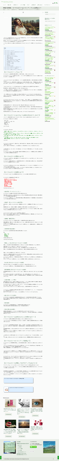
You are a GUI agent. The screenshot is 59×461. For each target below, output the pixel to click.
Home (4, 9)
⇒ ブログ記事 (19, 450)
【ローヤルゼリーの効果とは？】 (10, 54)
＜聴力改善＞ (9, 64)
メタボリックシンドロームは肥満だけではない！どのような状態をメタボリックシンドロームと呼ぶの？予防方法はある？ (23, 411)
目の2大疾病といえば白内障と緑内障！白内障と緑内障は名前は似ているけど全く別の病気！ (37, 410)
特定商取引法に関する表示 (21, 453)
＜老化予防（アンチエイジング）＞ (11, 55)
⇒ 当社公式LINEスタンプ (21, 451)
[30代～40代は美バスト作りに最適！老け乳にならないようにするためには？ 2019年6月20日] (58, 457)
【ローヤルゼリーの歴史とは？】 (10, 53)
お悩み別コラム (14, 9)
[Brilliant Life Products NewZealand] (7, 1)
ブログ (8, 9)
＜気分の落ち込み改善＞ (10, 65)
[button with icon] (31, 451)
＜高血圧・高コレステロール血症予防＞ (12, 56)
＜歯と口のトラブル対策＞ (10, 63)
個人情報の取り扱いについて (22, 454)
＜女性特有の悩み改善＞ (9, 58)
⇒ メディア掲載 (20, 448)
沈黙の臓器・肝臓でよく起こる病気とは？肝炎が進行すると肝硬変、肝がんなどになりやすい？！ (37, 428)
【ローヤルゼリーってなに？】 (9, 50)
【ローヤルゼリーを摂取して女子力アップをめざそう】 (13, 69)
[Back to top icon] (55, 459)
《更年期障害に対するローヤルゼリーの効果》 (13, 61)
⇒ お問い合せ (19, 445)
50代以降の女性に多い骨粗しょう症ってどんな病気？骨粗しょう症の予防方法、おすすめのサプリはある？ (10, 431)
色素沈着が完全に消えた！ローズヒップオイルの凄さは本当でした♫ (10, 410)
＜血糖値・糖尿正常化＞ (9, 57)
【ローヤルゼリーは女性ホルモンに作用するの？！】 (13, 67)
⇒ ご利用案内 (19, 446)
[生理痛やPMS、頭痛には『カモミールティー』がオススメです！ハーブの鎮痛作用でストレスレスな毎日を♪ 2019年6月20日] (1, 457)
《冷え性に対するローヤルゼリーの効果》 (12, 60)
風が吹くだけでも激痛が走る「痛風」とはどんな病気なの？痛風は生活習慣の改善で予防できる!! (23, 431)
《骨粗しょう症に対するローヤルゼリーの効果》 (13, 59)
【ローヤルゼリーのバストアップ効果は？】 (12, 68)
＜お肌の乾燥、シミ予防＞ (10, 62)
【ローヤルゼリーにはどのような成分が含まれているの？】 (14, 51)
